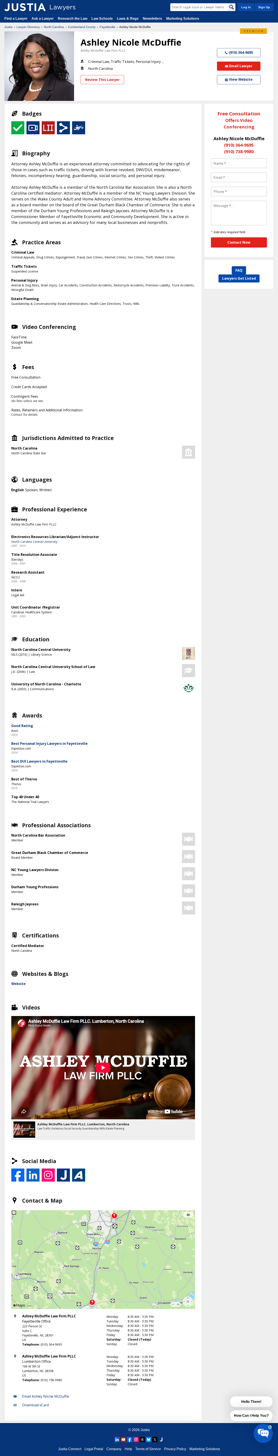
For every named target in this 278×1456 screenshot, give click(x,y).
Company (113, 1449)
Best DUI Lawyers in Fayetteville (39, 761)
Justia (8, 27)
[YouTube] (123, 1439)
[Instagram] (136, 1439)
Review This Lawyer (102, 79)
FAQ (238, 270)
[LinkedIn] (117, 1439)
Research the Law (72, 18)
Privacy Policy (175, 1449)
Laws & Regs (128, 18)
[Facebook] (129, 1439)
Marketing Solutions (182, 18)
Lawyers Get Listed (239, 278)
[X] (154, 1439)
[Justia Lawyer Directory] (25, 7)
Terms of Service (148, 1449)
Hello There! (251, 1401)
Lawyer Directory (28, 27)
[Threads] (142, 1439)
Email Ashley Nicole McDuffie (45, 1396)
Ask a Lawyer (43, 18)
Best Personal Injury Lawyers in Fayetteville (49, 743)
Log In (246, 7)
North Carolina (54, 27)
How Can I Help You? (251, 1415)
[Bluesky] (148, 1439)
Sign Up (264, 7)
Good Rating (22, 725)
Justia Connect (69, 1449)
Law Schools (102, 18)
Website (18, 983)
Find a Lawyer (15, 18)
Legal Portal (93, 1449)
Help (128, 1449)
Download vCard (35, 1405)
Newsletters (152, 18)
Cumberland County (82, 27)
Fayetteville (107, 27)
